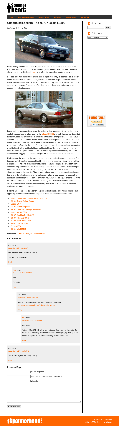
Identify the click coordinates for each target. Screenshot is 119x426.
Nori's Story (58, 17)
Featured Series (43, 17)
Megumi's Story (71, 17)
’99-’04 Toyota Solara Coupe (22, 201)
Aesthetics (20, 234)
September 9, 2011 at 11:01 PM (32, 321)
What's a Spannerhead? (26, 17)
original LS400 (48, 134)
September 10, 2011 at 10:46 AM (18, 351)
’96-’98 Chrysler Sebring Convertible (26, 209)
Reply (10, 262)
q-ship (33, 72)
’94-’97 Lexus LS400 (19, 223)
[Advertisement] (69, 8)
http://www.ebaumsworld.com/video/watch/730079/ (36, 305)
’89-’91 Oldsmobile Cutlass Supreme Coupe (29, 198)
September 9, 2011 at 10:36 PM (28, 298)
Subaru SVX (16, 226)
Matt (14, 270)
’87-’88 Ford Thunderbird (21, 220)
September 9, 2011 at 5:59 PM (18, 248)
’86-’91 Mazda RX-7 (19, 212)
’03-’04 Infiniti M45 (18, 229)
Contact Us (85, 17)
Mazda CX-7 (16, 203)
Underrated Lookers (37, 234)
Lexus (27, 234)
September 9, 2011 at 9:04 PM (22, 273)
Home (11, 17)
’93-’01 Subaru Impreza (20, 206)
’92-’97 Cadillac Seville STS (22, 215)
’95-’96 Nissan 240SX (20, 217)
